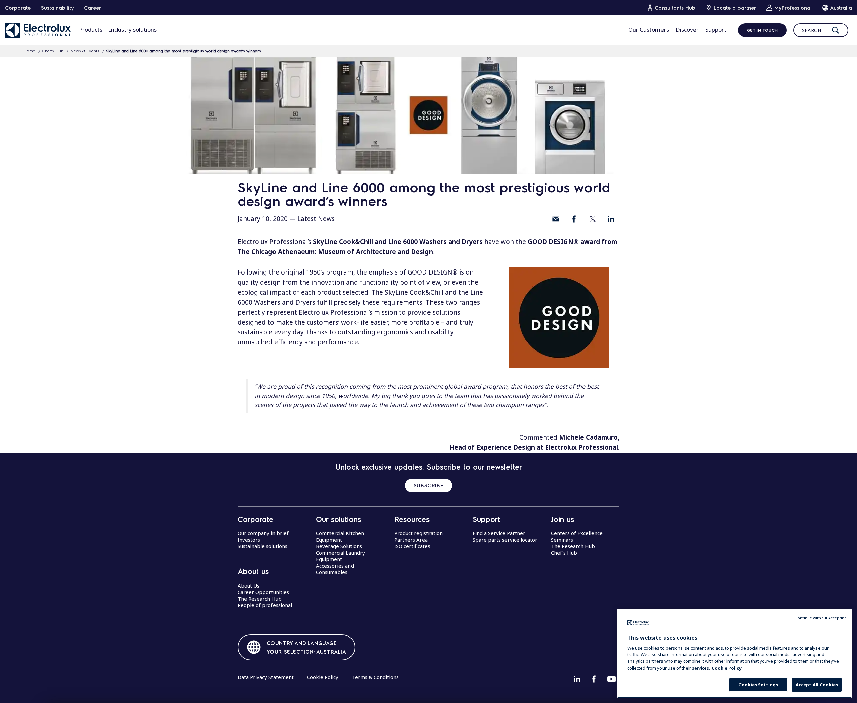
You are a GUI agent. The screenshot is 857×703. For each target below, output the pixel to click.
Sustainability (57, 7)
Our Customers (648, 29)
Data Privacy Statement (266, 677)
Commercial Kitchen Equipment (340, 536)
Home (29, 50)
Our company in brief (263, 533)
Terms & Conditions (375, 677)
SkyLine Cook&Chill (343, 241)
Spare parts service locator (505, 539)
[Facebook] (574, 219)
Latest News (316, 218)
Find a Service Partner (499, 533)
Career (92, 7)
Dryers (473, 241)
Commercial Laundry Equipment (340, 556)
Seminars (562, 539)
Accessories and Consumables (335, 569)
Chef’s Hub (53, 50)
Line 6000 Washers (417, 241)
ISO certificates (412, 546)
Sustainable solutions (262, 546)
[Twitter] (593, 219)
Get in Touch (762, 30)
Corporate (18, 7)
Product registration (418, 533)
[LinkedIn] (611, 219)
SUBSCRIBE (428, 485)
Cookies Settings (758, 685)
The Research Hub (260, 598)
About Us (248, 585)
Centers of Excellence (577, 533)
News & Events (84, 50)
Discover (687, 29)
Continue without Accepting (821, 617)
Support (715, 29)
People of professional (265, 605)
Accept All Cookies (817, 685)
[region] (734, 653)
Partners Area (411, 539)
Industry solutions (133, 29)
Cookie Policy (322, 677)
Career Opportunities (263, 592)
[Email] (556, 219)
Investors (249, 539)
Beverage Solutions (339, 546)
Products (90, 29)
